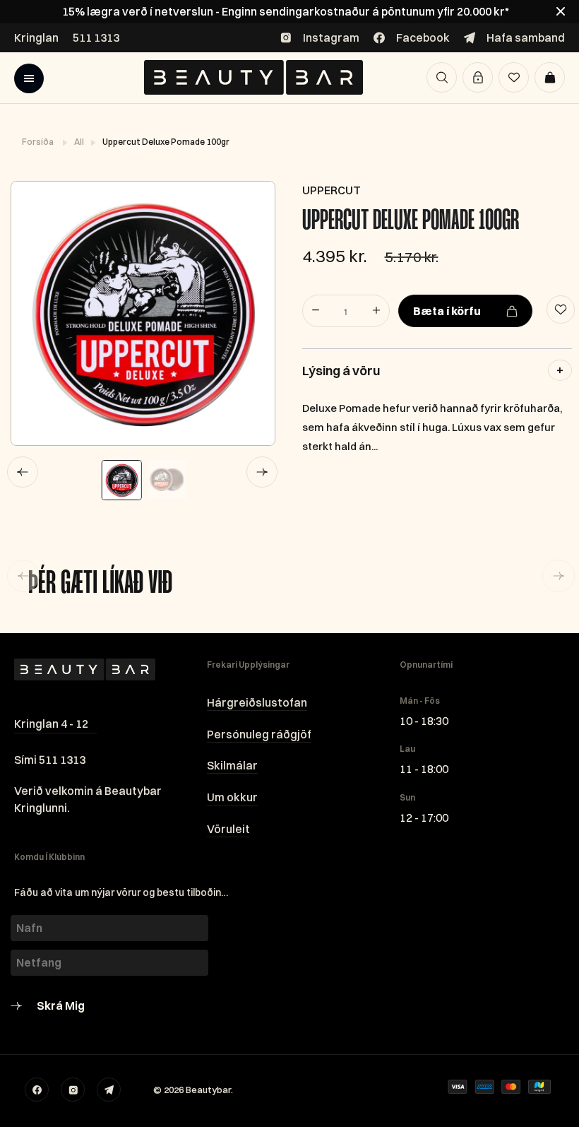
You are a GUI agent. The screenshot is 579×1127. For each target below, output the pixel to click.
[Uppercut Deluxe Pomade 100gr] (142, 313)
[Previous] (22, 472)
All (79, 141)
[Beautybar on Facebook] (37, 1090)
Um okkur (232, 797)
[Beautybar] (253, 77)
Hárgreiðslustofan (257, 702)
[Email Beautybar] (109, 1090)
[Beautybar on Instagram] (73, 1090)
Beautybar (208, 1089)
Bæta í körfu (447, 311)
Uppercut (331, 190)
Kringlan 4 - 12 (51, 723)
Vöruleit (228, 829)
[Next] (261, 472)
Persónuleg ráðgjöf (259, 734)
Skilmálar (232, 765)
